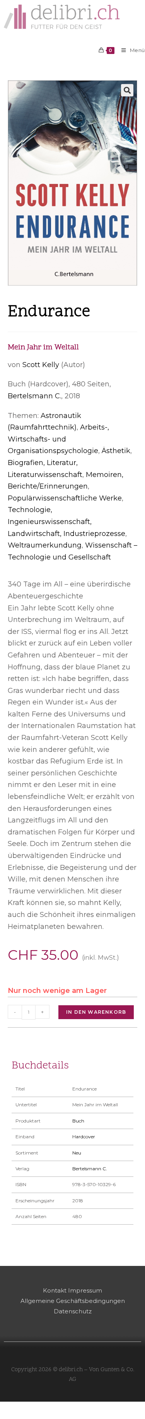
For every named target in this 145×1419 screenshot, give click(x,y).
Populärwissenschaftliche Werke (65, 498)
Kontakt (55, 1290)
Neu (76, 1153)
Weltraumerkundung (45, 545)
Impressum (85, 1290)
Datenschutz (73, 1311)
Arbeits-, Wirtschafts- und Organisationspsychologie (58, 439)
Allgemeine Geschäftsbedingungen (72, 1300)
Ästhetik (116, 451)
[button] (127, 90)
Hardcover (83, 1136)
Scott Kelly (40, 365)
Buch (78, 1121)
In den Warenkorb (96, 1012)
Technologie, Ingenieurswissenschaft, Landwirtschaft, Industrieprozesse (66, 522)
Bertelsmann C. (34, 396)
